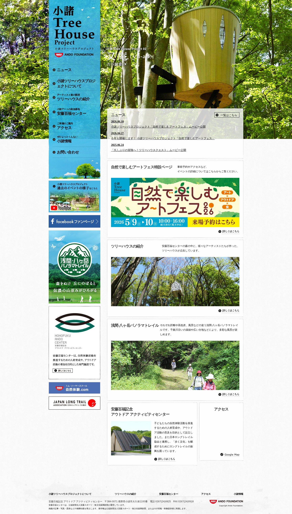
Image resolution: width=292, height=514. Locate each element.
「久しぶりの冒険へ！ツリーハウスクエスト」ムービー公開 (148, 150)
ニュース (64, 70)
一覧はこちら (228, 115)
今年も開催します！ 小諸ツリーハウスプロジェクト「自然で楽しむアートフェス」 (163, 138)
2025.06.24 (117, 144)
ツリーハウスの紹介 (73, 97)
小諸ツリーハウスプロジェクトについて (76, 83)
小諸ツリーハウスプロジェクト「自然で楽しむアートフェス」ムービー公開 (158, 126)
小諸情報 (67, 139)
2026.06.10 (117, 121)
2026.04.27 (117, 133)
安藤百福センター (71, 112)
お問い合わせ (68, 152)
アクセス (65, 126)
